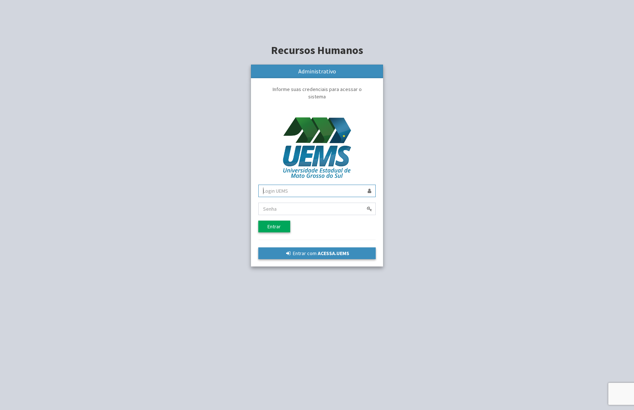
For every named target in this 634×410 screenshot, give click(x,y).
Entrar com (320, 253)
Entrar (274, 226)
